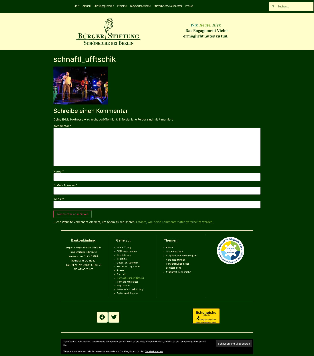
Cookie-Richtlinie (154, 351)
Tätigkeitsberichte (140, 6)
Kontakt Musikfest (127, 282)
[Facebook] (102, 317)
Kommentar (62, 125)
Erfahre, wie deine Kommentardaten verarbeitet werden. (174, 222)
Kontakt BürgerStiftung (130, 278)
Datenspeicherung (127, 293)
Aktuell (86, 6)
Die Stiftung (124, 247)
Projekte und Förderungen (181, 255)
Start (76, 6)
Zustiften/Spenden (127, 263)
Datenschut (123, 289)
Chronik (121, 274)
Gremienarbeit (174, 251)
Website (58, 199)
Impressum (123, 285)
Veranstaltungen (176, 260)
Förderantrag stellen (129, 266)
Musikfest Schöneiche (178, 272)
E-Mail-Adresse (65, 185)
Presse (189, 6)
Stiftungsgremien (104, 6)
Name (58, 171)
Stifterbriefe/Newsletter (168, 6)
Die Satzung (124, 255)
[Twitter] (113, 317)
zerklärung (136, 289)
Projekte (122, 6)
